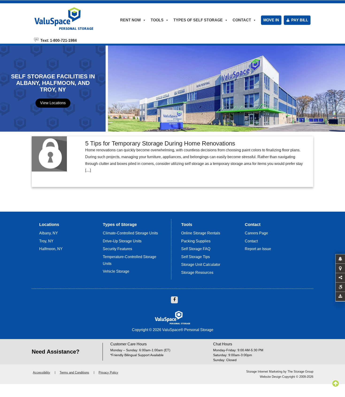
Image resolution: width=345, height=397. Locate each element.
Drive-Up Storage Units (122, 241)
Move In (271, 20)
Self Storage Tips (195, 257)
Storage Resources (197, 273)
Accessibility (41, 372)
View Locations (53, 103)
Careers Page (256, 233)
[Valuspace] (69, 18)
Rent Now (130, 20)
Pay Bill (299, 20)
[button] (340, 259)
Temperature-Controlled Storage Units (129, 260)
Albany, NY (48, 233)
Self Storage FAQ (195, 249)
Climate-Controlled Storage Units (130, 233)
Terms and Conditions (74, 372)
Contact (251, 241)
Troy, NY (46, 241)
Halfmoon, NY (51, 249)
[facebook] (174, 299)
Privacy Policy (108, 372)
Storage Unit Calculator (200, 265)
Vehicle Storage (116, 271)
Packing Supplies (196, 241)
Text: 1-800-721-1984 (57, 40)
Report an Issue (258, 249)
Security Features (117, 249)
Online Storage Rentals (200, 233)
